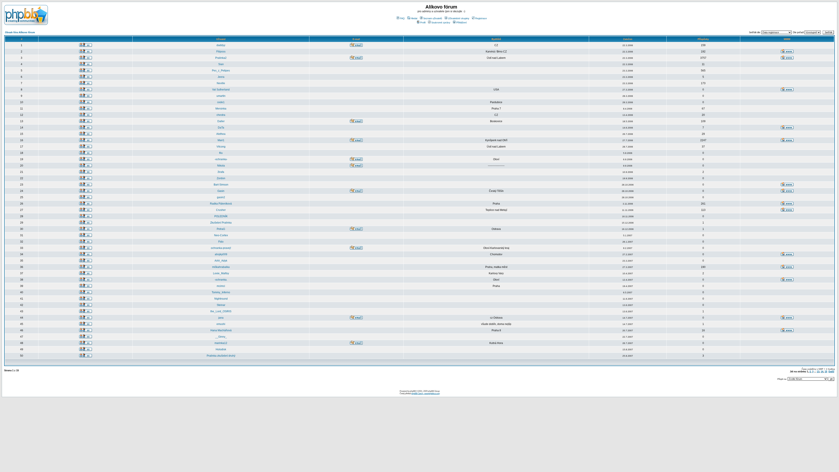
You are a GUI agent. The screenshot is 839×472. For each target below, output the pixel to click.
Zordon (221, 178)
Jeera (221, 76)
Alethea (220, 133)
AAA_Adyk (221, 260)
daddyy (221, 45)
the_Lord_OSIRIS (220, 311)
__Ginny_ (221, 336)
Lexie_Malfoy (221, 273)
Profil (422, 22)
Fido (221, 241)
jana (221, 317)
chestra (221, 114)
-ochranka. (221, 279)
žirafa (221, 172)
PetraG (221, 229)
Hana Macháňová (221, 330)
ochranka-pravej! (221, 248)
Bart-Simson (221, 184)
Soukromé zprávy (440, 22)
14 (822, 371)
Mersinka (220, 108)
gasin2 (221, 197)
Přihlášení (461, 22)
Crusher (221, 210)
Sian (221, 64)
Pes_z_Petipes (221, 70)
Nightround (221, 298)
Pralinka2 (221, 57)
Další (831, 371)
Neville (221, 83)
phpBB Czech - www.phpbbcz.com (425, 393)
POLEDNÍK (221, 216)
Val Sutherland (221, 89)
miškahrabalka (221, 267)
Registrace (481, 18)
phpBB (413, 391)
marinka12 (221, 343)
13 (818, 371)
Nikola (221, 165)
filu (221, 152)
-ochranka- (221, 159)
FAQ (402, 18)
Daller (221, 121)
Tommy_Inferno (221, 292)
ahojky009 (221, 254)
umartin (221, 95)
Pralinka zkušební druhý (221, 355)
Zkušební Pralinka (221, 222)
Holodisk (221, 349)
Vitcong (221, 146)
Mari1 (221, 140)
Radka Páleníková (221, 203)
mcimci (221, 286)
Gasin (220, 191)
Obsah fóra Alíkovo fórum (20, 32)
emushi (221, 324)
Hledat (414, 18)
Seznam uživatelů (432, 18)
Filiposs (220, 51)
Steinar (221, 305)
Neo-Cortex (221, 235)
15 (826, 371)
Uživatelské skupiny (458, 18)
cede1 (221, 102)
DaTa (221, 127)
